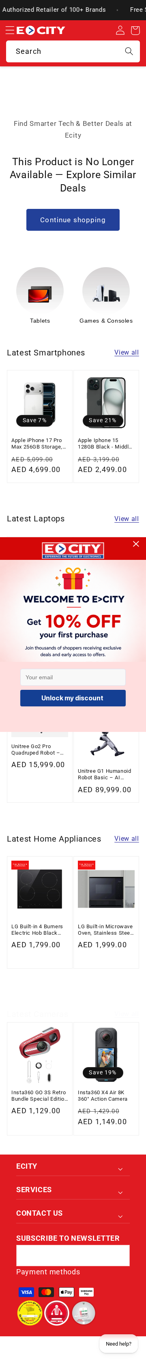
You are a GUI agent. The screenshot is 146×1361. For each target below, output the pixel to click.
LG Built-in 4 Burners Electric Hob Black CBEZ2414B (37, 930)
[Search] (129, 51)
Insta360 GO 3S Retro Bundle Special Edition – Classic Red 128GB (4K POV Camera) (39, 1096)
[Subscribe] (119, 1256)
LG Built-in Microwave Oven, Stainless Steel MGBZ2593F (105, 930)
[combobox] (73, 51)
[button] (9, 30)
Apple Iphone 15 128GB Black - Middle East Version (105, 444)
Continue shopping (73, 220)
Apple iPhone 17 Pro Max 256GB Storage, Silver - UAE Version (36, 444)
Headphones (106, 320)
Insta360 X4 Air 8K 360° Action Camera (103, 1095)
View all (126, 352)
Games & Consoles (40, 320)
